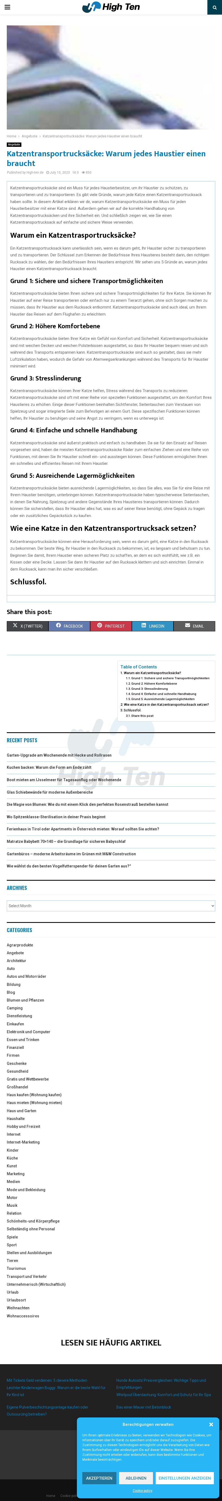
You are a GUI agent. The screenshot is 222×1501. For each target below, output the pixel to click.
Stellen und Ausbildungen (29, 1253)
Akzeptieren (99, 1478)
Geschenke (17, 1063)
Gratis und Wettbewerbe (28, 1079)
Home (50, 1496)
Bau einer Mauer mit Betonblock (143, 1407)
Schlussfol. (132, 710)
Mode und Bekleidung (26, 1190)
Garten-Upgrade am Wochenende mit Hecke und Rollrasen (59, 755)
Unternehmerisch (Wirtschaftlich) (36, 1284)
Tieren (12, 1260)
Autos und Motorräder (26, 976)
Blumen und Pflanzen (25, 1000)
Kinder (13, 1150)
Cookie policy (142, 1491)
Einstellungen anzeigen (185, 1478)
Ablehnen (136, 1478)
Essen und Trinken (23, 1040)
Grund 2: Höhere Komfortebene (154, 683)
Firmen (13, 1055)
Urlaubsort (16, 1300)
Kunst (12, 1166)
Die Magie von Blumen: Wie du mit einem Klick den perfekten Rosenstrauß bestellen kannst (87, 804)
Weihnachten (18, 1308)
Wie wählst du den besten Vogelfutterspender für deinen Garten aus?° (69, 866)
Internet (13, 1134)
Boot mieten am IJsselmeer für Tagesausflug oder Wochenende (64, 780)
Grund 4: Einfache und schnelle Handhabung (163, 694)
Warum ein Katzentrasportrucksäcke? (152, 673)
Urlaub (12, 1292)
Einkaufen (15, 1024)
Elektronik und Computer (28, 1032)
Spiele (12, 1237)
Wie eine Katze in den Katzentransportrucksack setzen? (166, 705)
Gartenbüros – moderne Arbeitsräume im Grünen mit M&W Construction (71, 854)
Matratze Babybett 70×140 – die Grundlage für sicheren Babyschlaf (66, 841)
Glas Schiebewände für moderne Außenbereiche (50, 792)
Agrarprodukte (20, 945)
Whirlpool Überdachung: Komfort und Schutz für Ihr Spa (163, 1395)
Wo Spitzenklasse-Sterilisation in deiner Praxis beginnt (56, 817)
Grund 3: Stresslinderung (149, 689)
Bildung (14, 984)
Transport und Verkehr (27, 1276)
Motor (12, 1197)
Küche (12, 1158)
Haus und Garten (21, 1111)
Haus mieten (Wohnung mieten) (34, 1103)
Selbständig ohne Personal (31, 1229)
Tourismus (16, 1268)
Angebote (14, 144)
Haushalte (16, 1118)
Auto (11, 968)
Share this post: (142, 716)
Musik (12, 1205)
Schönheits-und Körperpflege (33, 1221)
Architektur (16, 961)
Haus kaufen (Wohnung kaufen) (34, 1095)
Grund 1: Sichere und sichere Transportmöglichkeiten (170, 678)
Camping (15, 1008)
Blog (11, 992)
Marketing (16, 1174)
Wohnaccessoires (23, 1316)
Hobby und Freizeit (23, 1126)
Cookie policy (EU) (73, 1496)
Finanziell (15, 1047)
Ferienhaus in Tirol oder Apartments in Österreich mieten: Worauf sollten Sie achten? (83, 829)
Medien (13, 1181)
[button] (211, 1424)
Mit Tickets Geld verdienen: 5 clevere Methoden (47, 1380)
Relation (14, 1213)
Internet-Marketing (23, 1142)
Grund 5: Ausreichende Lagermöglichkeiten (163, 699)
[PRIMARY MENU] (7, 7)
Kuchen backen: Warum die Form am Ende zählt (49, 767)
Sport (12, 1245)
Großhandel (17, 1087)
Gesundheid (17, 1071)
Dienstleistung (19, 1016)
